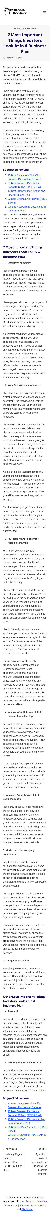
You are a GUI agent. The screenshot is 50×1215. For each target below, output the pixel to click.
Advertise (42, 1201)
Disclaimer (27, 1209)
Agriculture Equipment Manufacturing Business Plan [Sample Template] (39, 1161)
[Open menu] (44, 12)
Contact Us (11, 1205)
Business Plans (29, 28)
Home (17, 28)
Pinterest (24, 1205)
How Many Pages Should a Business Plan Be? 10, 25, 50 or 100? (12, 1159)
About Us (30, 1201)
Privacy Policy (38, 1205)
